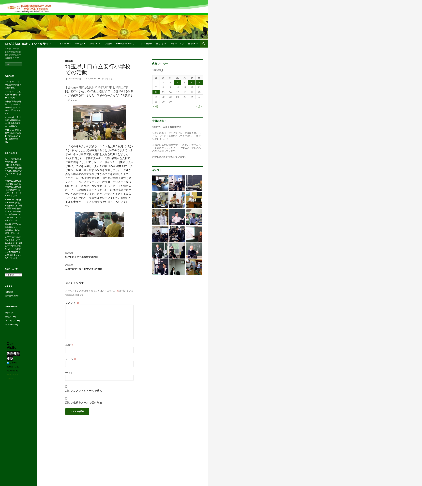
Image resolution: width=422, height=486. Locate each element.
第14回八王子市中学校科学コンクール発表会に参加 (13, 227)
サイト (69, 372)
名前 (69, 345)
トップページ (65, 43)
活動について (95, 43)
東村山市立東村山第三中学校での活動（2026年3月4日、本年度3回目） (13, 136)
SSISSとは (79, 43)
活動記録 (108, 43)
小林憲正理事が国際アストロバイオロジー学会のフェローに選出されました (13, 107)
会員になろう (161, 43)
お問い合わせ (146, 43)
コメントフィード (13, 320)
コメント (72, 302)
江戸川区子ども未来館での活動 (81, 255)
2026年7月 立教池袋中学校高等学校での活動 (13, 94)
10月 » (199, 106)
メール (70, 358)
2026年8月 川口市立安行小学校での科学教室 (13, 84)
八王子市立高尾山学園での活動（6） (13, 162)
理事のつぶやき (177, 43)
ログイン (9, 312)
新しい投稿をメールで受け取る (83, 402)
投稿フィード (11, 316)
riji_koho (91, 78)
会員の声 (191, 43)
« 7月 (155, 106)
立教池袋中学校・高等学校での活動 (83, 266)
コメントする (107, 78)
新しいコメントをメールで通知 (83, 390)
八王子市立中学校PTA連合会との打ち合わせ (13, 202)
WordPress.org (11, 324)
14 (156, 92)
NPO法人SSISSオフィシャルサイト (28, 43)
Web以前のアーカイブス (126, 43)
